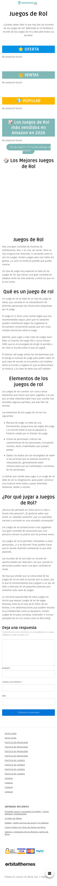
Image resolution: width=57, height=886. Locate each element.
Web (4, 696)
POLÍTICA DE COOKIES (15, 760)
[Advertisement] (28, 200)
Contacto (9, 778)
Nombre (6, 668)
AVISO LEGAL (11, 733)
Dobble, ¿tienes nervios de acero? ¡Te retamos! (27, 823)
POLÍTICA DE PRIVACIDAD (16, 742)
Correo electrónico (12, 682)
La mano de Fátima (13, 818)
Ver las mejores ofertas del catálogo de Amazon (30, 149)
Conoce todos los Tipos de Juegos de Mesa (25, 827)
